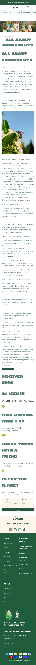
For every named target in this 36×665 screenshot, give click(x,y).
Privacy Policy (24, 564)
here (20, 466)
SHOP (6, 539)
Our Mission (8, 593)
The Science (8, 589)
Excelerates (26, 660)
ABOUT (7, 584)
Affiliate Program (10, 565)
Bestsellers (8, 543)
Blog (5, 597)
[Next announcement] (32, 2)
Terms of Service (25, 573)
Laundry (7, 552)
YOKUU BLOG (8, 37)
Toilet (6, 548)
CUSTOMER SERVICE (24, 540)
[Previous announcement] (4, 2)
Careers (7, 602)
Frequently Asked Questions (25, 547)
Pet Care (7, 561)
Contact (22, 553)
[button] (2, 7)
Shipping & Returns (23, 559)
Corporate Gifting (8, 571)
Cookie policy (24, 569)
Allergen (7, 557)
